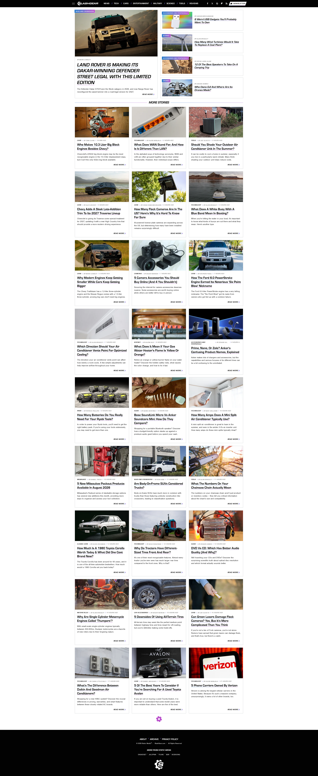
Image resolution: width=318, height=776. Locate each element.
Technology (139, 140)
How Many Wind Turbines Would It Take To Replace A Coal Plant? (217, 44)
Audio (136, 411)
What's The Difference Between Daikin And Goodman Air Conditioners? (98, 689)
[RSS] (226, 3)
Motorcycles (82, 612)
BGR (167, 754)
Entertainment (141, 3)
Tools (182, 3)
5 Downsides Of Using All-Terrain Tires (159, 616)
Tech (116, 3)
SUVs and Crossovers (85, 11)
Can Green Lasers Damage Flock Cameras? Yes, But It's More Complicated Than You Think (212, 621)
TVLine (161, 754)
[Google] (217, 3)
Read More (147, 94)
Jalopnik (152, 754)
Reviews (194, 3)
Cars (125, 3)
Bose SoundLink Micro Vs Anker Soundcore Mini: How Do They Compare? (155, 419)
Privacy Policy (170, 739)
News (106, 3)
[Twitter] (212, 3)
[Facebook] (207, 3)
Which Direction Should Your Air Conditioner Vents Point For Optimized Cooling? (102, 350)
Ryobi (79, 411)
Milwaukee (81, 479)
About (143, 739)
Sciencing (176, 754)
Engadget (142, 754)
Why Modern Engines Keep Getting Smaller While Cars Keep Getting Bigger (100, 282)
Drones (166, 81)
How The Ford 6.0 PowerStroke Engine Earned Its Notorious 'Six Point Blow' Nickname (216, 282)
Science (171, 3)
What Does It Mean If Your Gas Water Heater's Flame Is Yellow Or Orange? (156, 350)
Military (157, 3)
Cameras (138, 273)
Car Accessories (141, 612)
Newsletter (239, 3)
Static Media (146, 743)
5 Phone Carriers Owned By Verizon (214, 685)
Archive (154, 739)
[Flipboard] (222, 3)
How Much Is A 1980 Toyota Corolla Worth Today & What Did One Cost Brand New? (100, 552)
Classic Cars (82, 544)
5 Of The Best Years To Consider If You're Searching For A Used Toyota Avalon (157, 689)
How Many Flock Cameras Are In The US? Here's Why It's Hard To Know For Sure (158, 213)
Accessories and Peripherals (175, 13)
